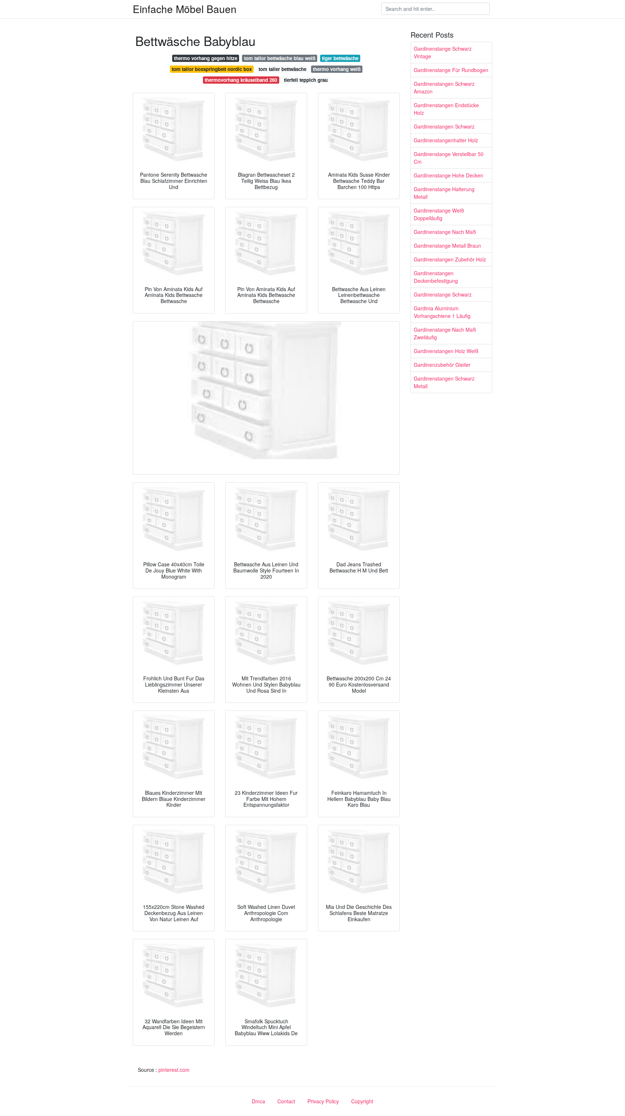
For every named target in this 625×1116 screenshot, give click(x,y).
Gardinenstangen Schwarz (444, 126)
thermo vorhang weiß (337, 69)
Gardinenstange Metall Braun (447, 245)
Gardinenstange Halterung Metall (444, 192)
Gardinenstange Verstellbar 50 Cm (449, 157)
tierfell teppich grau (306, 79)
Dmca (258, 1101)
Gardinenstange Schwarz (443, 294)
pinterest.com (174, 1069)
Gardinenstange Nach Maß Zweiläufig (445, 333)
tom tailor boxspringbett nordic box (212, 69)
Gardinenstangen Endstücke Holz (446, 108)
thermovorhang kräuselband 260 (241, 79)
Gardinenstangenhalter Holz (446, 140)
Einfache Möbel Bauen (185, 8)
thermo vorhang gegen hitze (205, 58)
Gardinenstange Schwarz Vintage (443, 52)
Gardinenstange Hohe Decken (448, 175)
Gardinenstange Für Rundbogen (451, 70)
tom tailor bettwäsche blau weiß (279, 58)
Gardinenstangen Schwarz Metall (444, 382)
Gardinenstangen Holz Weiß (446, 350)
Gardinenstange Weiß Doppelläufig (439, 214)
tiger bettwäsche (340, 58)
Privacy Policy (323, 1101)
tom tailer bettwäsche (282, 69)
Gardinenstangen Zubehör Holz (450, 259)
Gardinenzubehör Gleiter (442, 364)
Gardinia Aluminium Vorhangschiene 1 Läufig (442, 312)
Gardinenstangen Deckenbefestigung (436, 276)
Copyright (362, 1101)
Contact (286, 1101)
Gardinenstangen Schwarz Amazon (444, 87)
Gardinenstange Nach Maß (445, 231)
